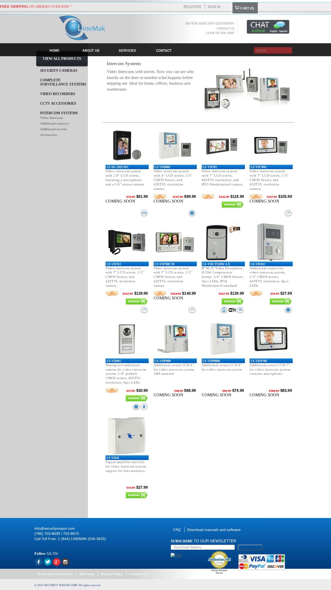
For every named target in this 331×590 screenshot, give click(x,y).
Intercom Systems (59, 113)
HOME (54, 50)
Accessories (48, 135)
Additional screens (53, 129)
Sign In (214, 7)
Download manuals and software (214, 530)
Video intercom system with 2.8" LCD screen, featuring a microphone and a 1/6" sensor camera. (125, 177)
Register (192, 7)
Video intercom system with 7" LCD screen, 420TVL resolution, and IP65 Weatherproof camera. (222, 177)
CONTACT (164, 50)
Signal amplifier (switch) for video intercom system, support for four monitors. (126, 466)
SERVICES (127, 50)
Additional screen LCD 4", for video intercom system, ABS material (174, 369)
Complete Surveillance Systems (63, 82)
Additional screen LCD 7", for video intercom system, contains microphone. (270, 369)
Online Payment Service (219, 571)
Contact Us (138, 574)
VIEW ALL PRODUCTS (62, 59)
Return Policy (112, 574)
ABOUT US (91, 50)
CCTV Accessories (58, 103)
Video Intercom (51, 118)
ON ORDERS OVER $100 (34, 7)
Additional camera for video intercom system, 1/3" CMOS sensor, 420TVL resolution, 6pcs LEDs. (269, 277)
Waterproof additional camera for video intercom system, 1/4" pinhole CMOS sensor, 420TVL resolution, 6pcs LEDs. (126, 374)
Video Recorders (57, 94)
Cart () (246, 8)
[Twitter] (47, 562)
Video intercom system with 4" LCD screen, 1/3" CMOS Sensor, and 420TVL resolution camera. (173, 180)
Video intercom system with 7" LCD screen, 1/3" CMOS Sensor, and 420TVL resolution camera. (269, 180)
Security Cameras (58, 71)
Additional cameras (54, 123)
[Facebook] (38, 562)
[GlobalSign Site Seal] (176, 555)
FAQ (176, 530)
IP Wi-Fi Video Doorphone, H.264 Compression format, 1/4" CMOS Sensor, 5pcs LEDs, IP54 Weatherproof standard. (223, 277)
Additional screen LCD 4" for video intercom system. (222, 367)
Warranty (86, 574)
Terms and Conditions (55, 574)
